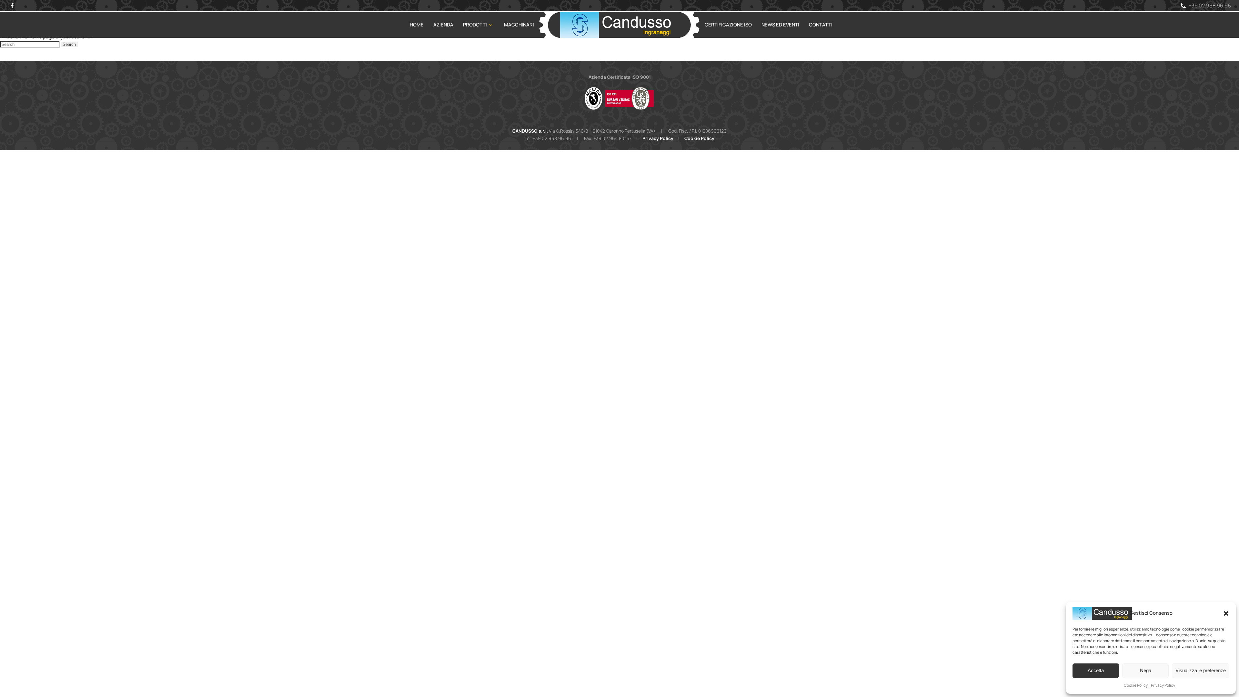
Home (417, 24)
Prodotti (475, 24)
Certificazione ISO (728, 24)
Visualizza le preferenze (1200, 670)
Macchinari (519, 24)
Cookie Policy (1136, 685)
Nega (1145, 670)
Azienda (443, 24)
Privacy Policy (1163, 685)
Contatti (820, 24)
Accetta (1096, 670)
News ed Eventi (780, 24)
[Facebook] (12, 6)
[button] (1226, 613)
